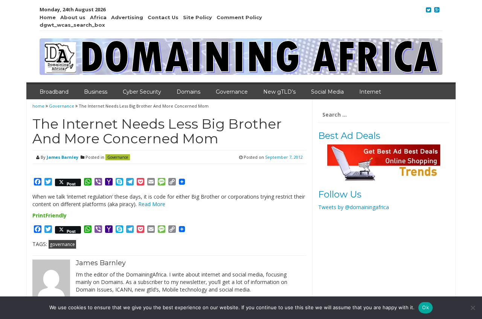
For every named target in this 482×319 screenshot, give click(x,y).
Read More (151, 204)
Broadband (54, 91)
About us (72, 17)
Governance (232, 91)
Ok (425, 307)
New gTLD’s (279, 91)
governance (62, 244)
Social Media (327, 91)
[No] (472, 307)
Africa (98, 17)
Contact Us (163, 17)
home (39, 106)
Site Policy (197, 17)
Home (48, 17)
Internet (370, 91)
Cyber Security (142, 91)
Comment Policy (239, 17)
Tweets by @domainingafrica (353, 207)
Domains (188, 91)
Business (95, 91)
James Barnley (62, 157)
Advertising (127, 17)
